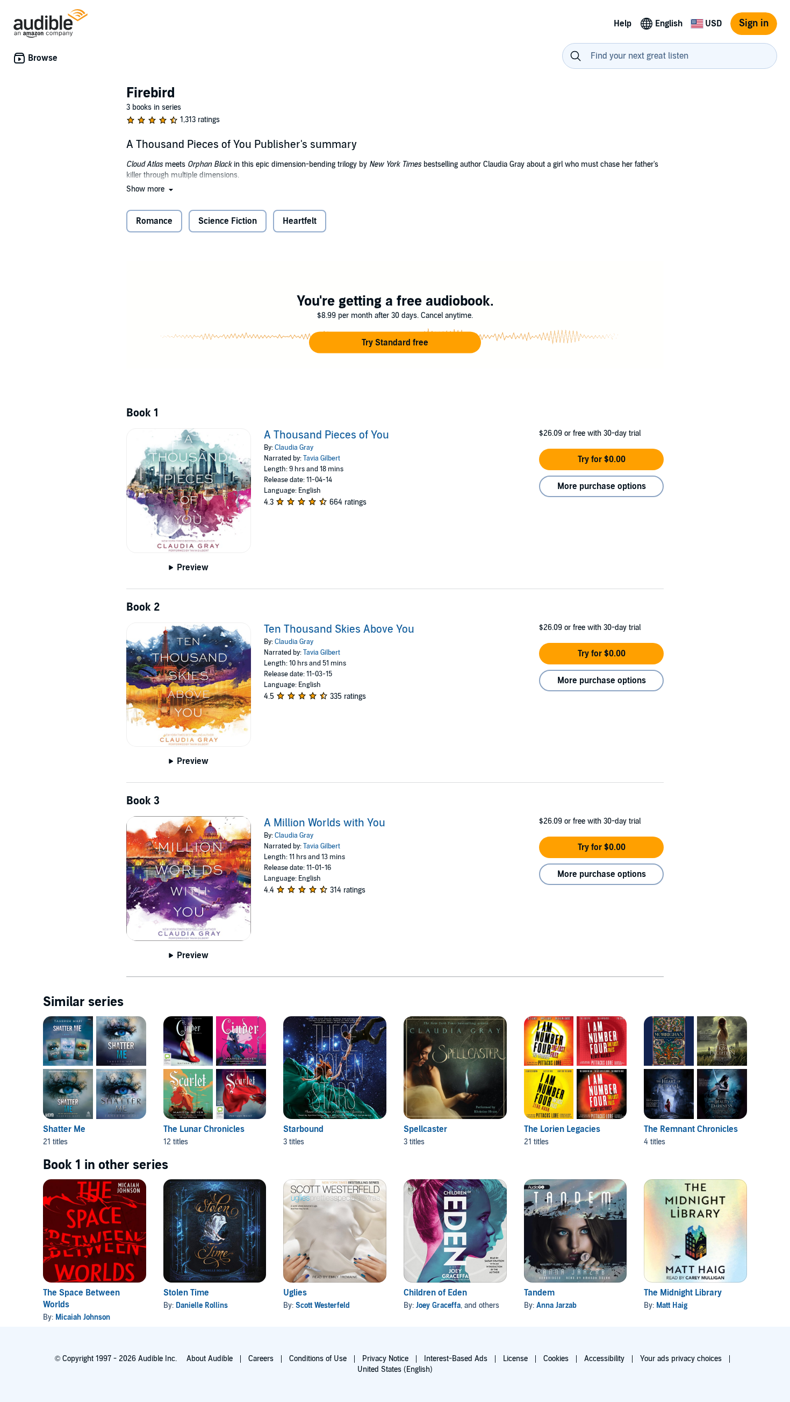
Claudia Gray (294, 447)
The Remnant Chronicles (691, 1129)
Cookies (556, 1358)
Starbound (303, 1129)
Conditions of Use (318, 1358)
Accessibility (604, 1358)
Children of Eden (435, 1292)
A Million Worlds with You (324, 823)
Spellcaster (425, 1129)
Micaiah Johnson (82, 1317)
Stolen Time (186, 1292)
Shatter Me (64, 1129)
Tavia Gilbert (321, 458)
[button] (150, 189)
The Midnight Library (683, 1292)
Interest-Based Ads (455, 1358)
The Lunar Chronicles (204, 1129)
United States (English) (395, 1369)
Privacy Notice (385, 1358)
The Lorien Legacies (562, 1129)
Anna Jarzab (556, 1305)
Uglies (295, 1292)
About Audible (209, 1358)
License (515, 1358)
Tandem (539, 1292)
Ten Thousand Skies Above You (339, 629)
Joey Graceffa (438, 1305)
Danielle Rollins (202, 1305)
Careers (261, 1358)
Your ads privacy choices (681, 1358)
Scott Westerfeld (323, 1305)
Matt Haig (671, 1305)
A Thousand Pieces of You (326, 435)
